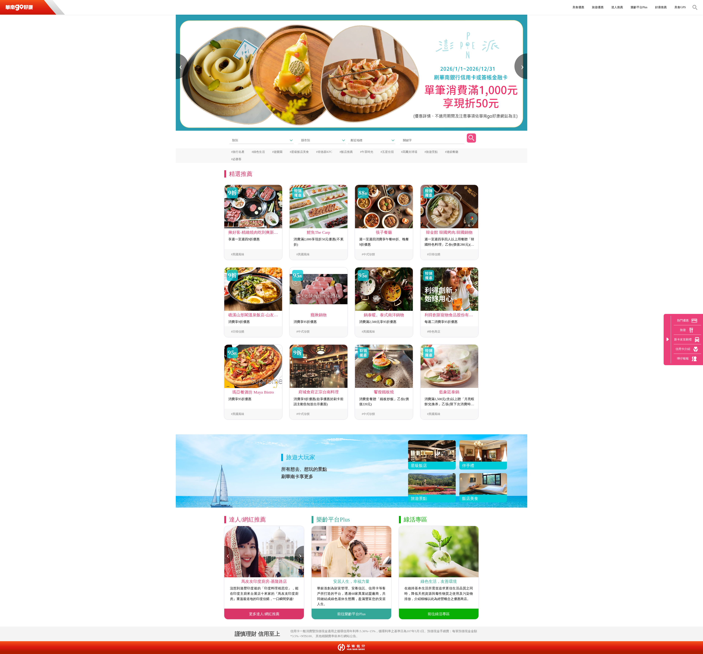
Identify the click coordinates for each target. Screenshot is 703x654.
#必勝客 (236, 159)
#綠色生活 (258, 151)
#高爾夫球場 (409, 151)
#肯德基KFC (324, 151)
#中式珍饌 (368, 254)
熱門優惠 (683, 320)
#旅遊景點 (431, 151)
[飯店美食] (483, 487)
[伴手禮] (483, 454)
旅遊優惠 (598, 7)
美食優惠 (578, 7)
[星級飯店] (432, 454)
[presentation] (182, 66)
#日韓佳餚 (433, 254)
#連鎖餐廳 (451, 151)
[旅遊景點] (432, 487)
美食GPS (680, 7)
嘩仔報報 (683, 358)
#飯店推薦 (346, 151)
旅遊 (683, 329)
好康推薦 (661, 7)
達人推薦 (617, 7)
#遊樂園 (277, 151)
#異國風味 (237, 254)
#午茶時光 (366, 151)
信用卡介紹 (683, 349)
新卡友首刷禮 (683, 339)
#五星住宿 (387, 151)
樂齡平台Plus (639, 7)
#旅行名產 (237, 151)
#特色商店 (433, 331)
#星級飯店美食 (299, 151)
